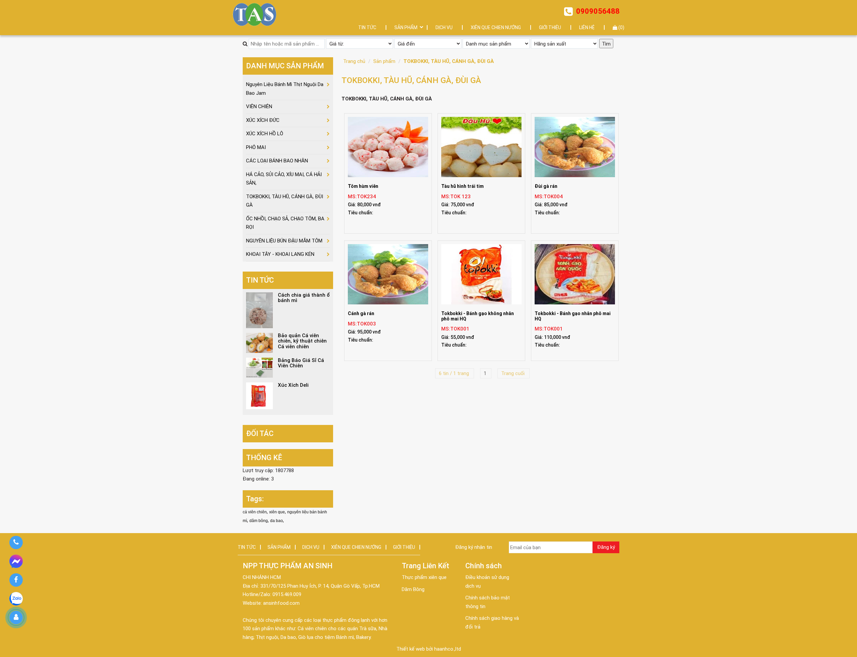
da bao (276, 520)
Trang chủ (354, 61)
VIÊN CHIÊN (259, 106)
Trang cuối (513, 373)
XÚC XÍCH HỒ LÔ (264, 134)
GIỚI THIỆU (550, 27)
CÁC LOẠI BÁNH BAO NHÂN (277, 161)
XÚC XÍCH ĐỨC (263, 120)
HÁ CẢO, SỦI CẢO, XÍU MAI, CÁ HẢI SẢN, (284, 178)
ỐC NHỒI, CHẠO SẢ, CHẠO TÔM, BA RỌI (285, 223)
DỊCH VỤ (444, 27)
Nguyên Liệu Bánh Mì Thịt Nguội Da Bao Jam (284, 88)
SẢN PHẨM (405, 27)
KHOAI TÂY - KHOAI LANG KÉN (280, 254)
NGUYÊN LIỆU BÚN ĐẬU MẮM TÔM (284, 241)
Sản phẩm (384, 61)
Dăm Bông (413, 589)
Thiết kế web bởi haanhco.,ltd (428, 649)
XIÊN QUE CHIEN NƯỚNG (496, 27)
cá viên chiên (255, 512)
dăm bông (258, 520)
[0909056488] (15, 542)
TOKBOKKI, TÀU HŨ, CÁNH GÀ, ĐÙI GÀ (448, 61)
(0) (620, 27)
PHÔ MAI (256, 147)
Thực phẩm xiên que (424, 577)
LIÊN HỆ (587, 27)
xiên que (277, 512)
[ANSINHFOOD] (255, 14)
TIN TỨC (367, 27)
